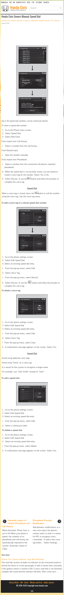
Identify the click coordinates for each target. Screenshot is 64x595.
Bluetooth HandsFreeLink (40, 20)
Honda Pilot (21, 2)
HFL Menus (55, 20)
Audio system (49, 582)
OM (10, 2)
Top (33, 2)
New (28, 2)
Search (46, 2)
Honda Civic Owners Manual (11, 20)
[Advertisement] (32, 35)
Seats (26, 582)
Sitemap (39, 2)
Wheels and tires (36, 582)
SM (14, 2)
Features (27, 20)
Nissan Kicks (14, 582)
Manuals (4, 2)
